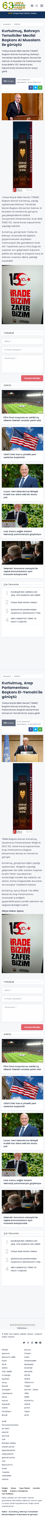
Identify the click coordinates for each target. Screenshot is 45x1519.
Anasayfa (7, 24)
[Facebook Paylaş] (31, 87)
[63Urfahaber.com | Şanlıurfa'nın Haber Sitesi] (14, 5)
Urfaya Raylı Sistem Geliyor (22, 13)
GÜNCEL (17, 24)
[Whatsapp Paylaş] (40, 87)
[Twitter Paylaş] (35, 87)
